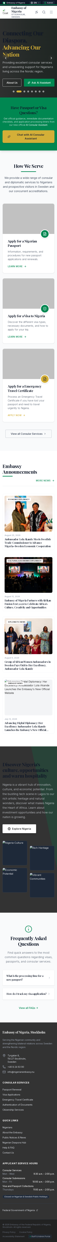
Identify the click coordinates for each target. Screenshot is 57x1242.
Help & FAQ (8, 1147)
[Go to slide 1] (14, 91)
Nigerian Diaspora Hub (14, 1142)
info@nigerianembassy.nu (21, 1072)
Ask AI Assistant (41, 82)
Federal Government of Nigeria (19, 1210)
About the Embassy (12, 1132)
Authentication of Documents (17, 1104)
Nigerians (7, 1127)
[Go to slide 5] (32, 91)
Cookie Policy (25, 1232)
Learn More (15, 266)
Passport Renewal (12, 1089)
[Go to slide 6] (36, 91)
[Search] (44, 12)
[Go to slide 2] (19, 91)
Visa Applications (11, 1094)
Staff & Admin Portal (40, 1236)
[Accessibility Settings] (37, 12)
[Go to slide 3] (24, 91)
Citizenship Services (13, 1109)
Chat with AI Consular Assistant (30, 136)
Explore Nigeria (21, 828)
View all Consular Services (26, 433)
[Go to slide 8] (43, 91)
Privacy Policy (9, 1232)
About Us (11, 82)
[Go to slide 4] (28, 91)
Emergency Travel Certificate (18, 1099)
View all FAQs (27, 1007)
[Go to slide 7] (40, 91)
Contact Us (8, 1152)
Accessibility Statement (14, 1236)
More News (43, 480)
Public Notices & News (14, 1137)
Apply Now (15, 415)
